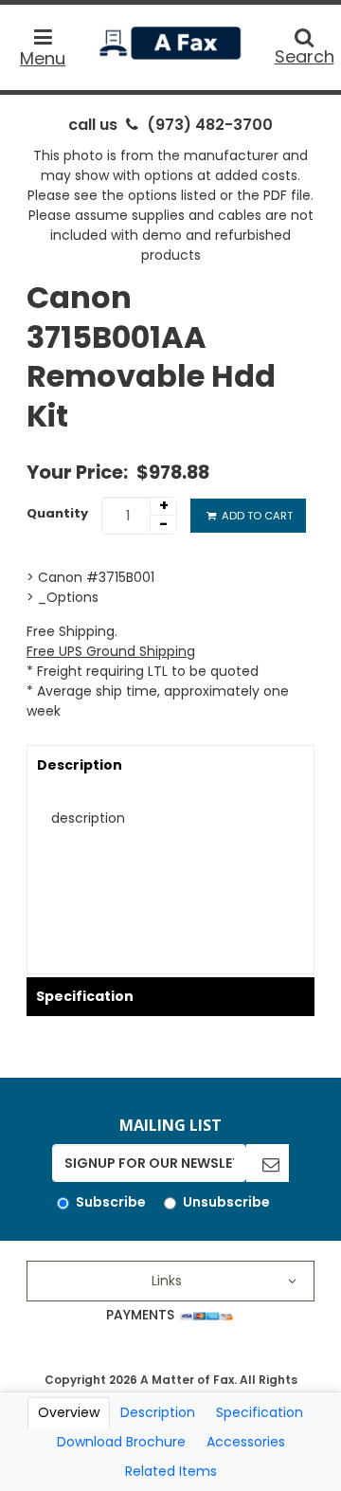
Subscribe (111, 1201)
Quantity (57, 513)
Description (79, 764)
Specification (85, 996)
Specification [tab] (259, 1412)
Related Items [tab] (171, 1471)
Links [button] (167, 1280)
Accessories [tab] (245, 1441)
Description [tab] (157, 1412)
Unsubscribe (226, 1201)
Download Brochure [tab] (121, 1441)
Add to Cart (256, 515)
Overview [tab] (68, 1412)
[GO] (267, 1163)
